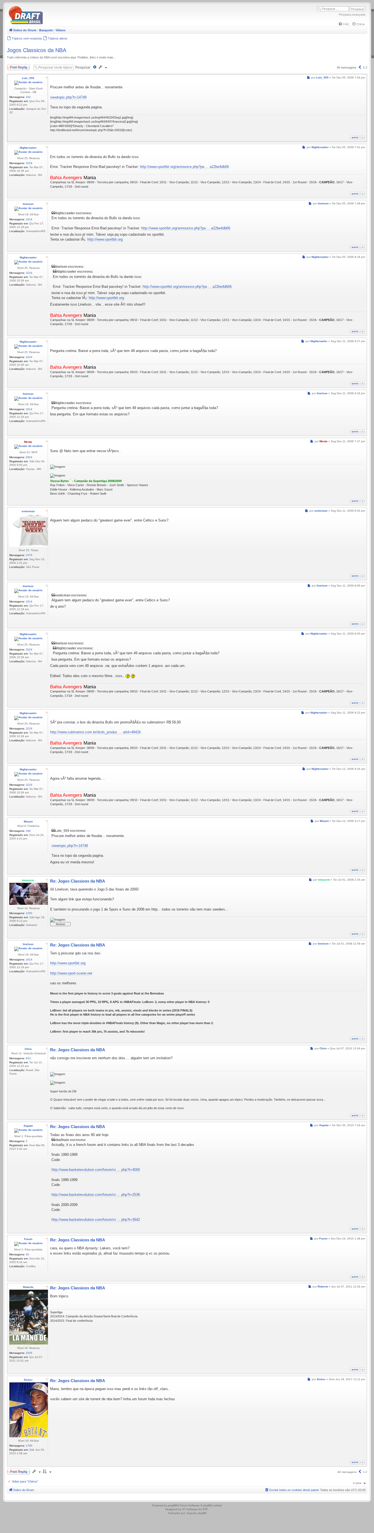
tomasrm (28, 880)
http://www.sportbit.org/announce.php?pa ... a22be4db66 (184, 167)
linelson (28, 203)
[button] (359, 67)
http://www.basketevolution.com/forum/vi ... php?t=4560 (95, 1170)
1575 (29, 555)
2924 (29, 457)
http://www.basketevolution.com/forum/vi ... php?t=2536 (95, 1195)
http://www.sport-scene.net (71, 973)
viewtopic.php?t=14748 (68, 97)
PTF (205, 1509)
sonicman (28, 511)
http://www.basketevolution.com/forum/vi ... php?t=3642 (95, 1220)
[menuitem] (343, 24)
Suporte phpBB (196, 1513)
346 (28, 830)
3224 (29, 163)
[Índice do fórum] (49, 23)
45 (27, 1254)
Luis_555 (28, 78)
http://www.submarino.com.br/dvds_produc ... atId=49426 (95, 732)
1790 (29, 1445)
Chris (28, 1048)
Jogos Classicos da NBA (36, 50)
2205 (29, 1352)
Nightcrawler (28, 147)
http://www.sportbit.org (105, 239)
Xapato (28, 1125)
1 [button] (364, 67)
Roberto (28, 1287)
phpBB (172, 1505)
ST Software (190, 1509)
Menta (28, 441)
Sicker (28, 1379)
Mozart (28, 821)
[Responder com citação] (355, 137)
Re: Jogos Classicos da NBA (77, 881)
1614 (29, 219)
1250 (29, 913)
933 (28, 1058)
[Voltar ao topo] (362, 137)
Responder (14, 66)
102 (28, 96)
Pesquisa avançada (352, 14)
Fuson (28, 1239)
